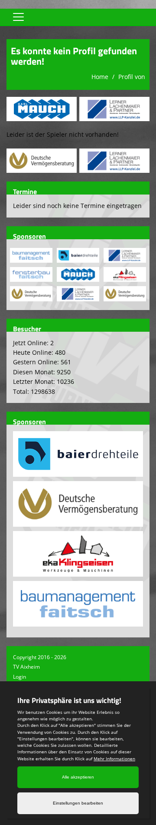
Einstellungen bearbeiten (78, 803)
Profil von (131, 77)
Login (19, 676)
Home (99, 77)
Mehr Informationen (114, 759)
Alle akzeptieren (78, 777)
